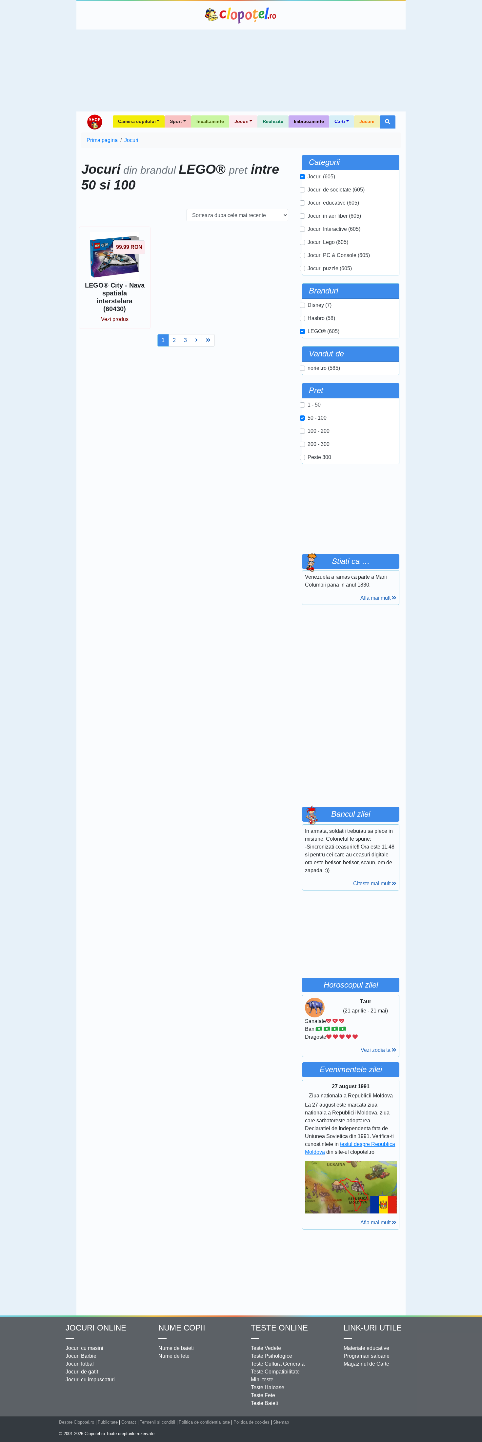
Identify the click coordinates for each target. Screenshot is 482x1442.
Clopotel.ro (241, 15)
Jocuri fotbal (80, 1364)
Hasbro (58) (321, 318)
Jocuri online (96, 1327)
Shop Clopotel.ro (94, 122)
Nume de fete (174, 1356)
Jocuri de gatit (82, 1371)
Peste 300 (319, 457)
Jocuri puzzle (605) (330, 268)
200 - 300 (319, 444)
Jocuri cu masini (84, 1348)
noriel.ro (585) (324, 368)
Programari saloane (367, 1356)
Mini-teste (262, 1379)
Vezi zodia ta (376, 1050)
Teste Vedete (266, 1348)
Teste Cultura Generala (278, 1364)
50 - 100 (317, 418)
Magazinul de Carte (366, 1364)
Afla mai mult (376, 598)
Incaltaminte (210, 121)
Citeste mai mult (372, 883)
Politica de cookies (251, 1422)
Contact (128, 1422)
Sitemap (281, 1422)
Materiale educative (366, 1348)
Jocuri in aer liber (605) (334, 216)
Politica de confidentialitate (204, 1422)
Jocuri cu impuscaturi (90, 1379)
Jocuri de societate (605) (336, 189)
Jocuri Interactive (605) (334, 229)
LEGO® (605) (323, 331)
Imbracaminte (309, 121)
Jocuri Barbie (81, 1356)
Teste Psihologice (271, 1356)
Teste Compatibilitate (275, 1371)
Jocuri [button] (241, 121)
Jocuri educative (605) (333, 203)
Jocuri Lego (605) (328, 242)
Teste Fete (263, 1395)
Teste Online (279, 1327)
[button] (387, 122)
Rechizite (273, 121)
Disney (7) (319, 305)
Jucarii (366, 121)
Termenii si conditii (157, 1422)
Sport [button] (176, 121)
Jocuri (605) (321, 176)
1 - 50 (314, 405)
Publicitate (108, 1422)
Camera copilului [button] (137, 121)
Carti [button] (339, 121)
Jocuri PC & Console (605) (339, 255)
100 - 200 (319, 431)
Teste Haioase (267, 1387)
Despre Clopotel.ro (76, 1422)
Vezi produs (115, 319)
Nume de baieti (176, 1348)
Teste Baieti (264, 1403)
